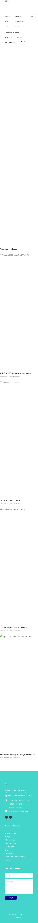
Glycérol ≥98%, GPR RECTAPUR (13, 627)
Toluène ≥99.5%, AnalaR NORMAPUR (16, 373)
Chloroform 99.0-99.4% (10, 500)
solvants (17, 376)
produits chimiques (6, 376)
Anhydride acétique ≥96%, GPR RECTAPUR (18, 755)
